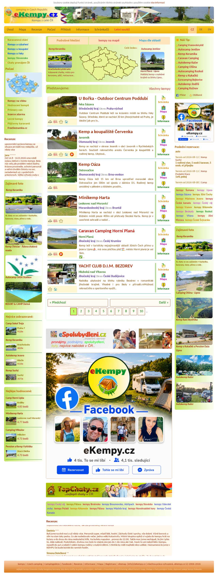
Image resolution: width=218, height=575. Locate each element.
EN (209, 29)
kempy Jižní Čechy (202, 194)
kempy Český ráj (202, 203)
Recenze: (10, 139)
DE (201, 29)
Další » (163, 302)
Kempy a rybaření (18, 44)
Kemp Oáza (89, 164)
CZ (192, 29)
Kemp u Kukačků (188, 75)
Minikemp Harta (14, 413)
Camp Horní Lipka (15, 398)
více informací (158, 3)
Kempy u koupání (18, 49)
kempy (21, 564)
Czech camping (34, 564)
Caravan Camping (188, 58)
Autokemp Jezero (15, 355)
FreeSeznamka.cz (17, 128)
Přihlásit (66, 29)
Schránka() (102, 29)
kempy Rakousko (195, 569)
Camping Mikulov (15, 430)
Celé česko (130, 48)
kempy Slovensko (18, 58)
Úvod (10, 29)
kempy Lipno (204, 190)
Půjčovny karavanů (19, 123)
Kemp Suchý (12, 370)
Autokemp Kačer (188, 62)
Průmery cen (15, 110)
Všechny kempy (159, 89)
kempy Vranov (184, 207)
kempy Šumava (185, 190)
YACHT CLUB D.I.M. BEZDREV (106, 266)
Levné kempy (15, 119)
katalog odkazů (127, 569)
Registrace (110, 564)
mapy (143, 569)
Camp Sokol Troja (15, 323)
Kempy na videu (17, 101)
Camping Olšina (187, 67)
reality (72, 569)
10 (141, 311)
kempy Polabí (61, 509)
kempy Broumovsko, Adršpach (118, 504)
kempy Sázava (183, 194)
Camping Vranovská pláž (191, 45)
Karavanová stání (18, 40)
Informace (82, 29)
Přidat (183, 95)
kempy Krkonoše (203, 207)
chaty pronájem (160, 569)
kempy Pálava (74, 504)
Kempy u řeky (16, 53)
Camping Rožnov (188, 88)
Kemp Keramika (14, 190)
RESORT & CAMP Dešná (17, 304)
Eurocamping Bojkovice (190, 80)
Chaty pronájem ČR (19, 63)
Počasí (51, 29)
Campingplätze (52, 564)
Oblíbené (197, 95)
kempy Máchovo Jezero (189, 199)
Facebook (67, 564)
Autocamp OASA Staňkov (18, 277)
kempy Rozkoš (204, 211)
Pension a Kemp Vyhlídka (19, 446)
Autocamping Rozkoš (190, 71)
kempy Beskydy (185, 211)
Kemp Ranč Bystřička (187, 320)
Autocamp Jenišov (189, 49)
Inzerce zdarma (16, 114)
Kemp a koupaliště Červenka (106, 132)
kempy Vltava (184, 216)
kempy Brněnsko (91, 504)
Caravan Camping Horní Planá (107, 231)
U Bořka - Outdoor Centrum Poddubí (113, 98)
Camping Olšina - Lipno (188, 293)
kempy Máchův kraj (116, 509)
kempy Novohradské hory (141, 509)
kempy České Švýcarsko (197, 220)
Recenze (37, 29)
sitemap (122, 564)
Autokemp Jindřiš (188, 84)
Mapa (22, 29)
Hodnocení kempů (18, 105)
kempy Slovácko (144, 504)
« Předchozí (58, 302)
